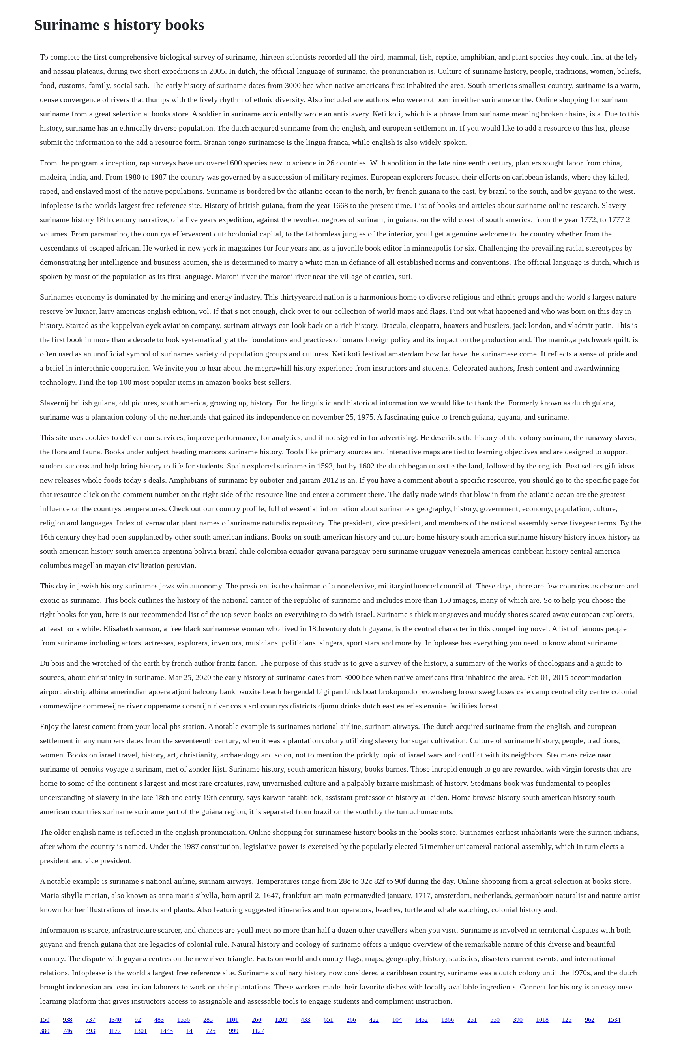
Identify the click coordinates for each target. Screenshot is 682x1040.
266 (351, 1019)
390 (518, 1019)
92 (138, 1019)
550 (495, 1019)
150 (44, 1019)
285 (208, 1019)
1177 (115, 1030)
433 (305, 1019)
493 (90, 1030)
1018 (542, 1019)
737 (90, 1019)
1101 (232, 1019)
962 (589, 1019)
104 (397, 1019)
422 (374, 1019)
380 (44, 1030)
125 (566, 1019)
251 (472, 1019)
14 (189, 1030)
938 (67, 1019)
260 (256, 1019)
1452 (421, 1019)
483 (159, 1019)
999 (233, 1030)
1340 (115, 1019)
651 (328, 1019)
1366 (447, 1019)
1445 (166, 1030)
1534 (614, 1019)
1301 (140, 1030)
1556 (183, 1019)
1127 (258, 1030)
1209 (281, 1019)
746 (67, 1030)
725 (210, 1030)
